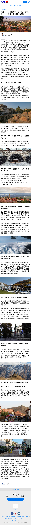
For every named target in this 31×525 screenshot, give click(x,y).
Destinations (15, 520)
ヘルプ (27, 516)
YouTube (15, 513)
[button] (3, 483)
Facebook (12, 513)
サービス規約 (16, 518)
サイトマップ (23, 518)
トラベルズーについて (5, 516)
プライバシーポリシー (7, 518)
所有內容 (4, 9)
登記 (25, 2)
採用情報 (13, 516)
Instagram (18, 513)
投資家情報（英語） (21, 516)
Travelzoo (4, 2)
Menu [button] (29, 2)
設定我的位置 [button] (16, 489)
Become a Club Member (15, 499)
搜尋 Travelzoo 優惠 (15, 5)
